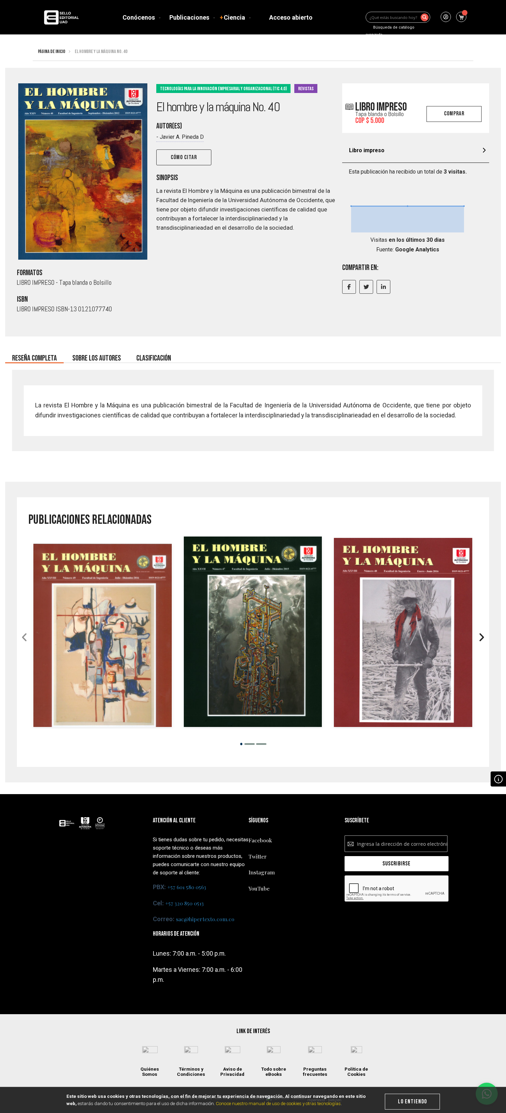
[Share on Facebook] (349, 287)
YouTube (259, 888)
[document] (253, 1100)
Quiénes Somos (149, 1072)
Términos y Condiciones (191, 1072)
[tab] (415, 151)
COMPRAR (454, 113)
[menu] (219, 17)
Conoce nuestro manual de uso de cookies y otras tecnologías (278, 1103)
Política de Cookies (356, 1072)
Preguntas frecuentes (315, 1072)
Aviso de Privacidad (232, 1072)
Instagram (262, 872)
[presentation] (481, 637)
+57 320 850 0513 (184, 903)
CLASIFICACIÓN (153, 356)
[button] (241, 743)
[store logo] (61, 17)
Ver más (102, 670)
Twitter (258, 856)
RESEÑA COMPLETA (34, 356)
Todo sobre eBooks (273, 1072)
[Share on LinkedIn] (383, 287)
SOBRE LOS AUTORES (96, 356)
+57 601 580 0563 (186, 887)
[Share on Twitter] (366, 287)
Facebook (260, 840)
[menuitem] (140, 17)
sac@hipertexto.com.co (205, 919)
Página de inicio (51, 51)
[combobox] (398, 17)
